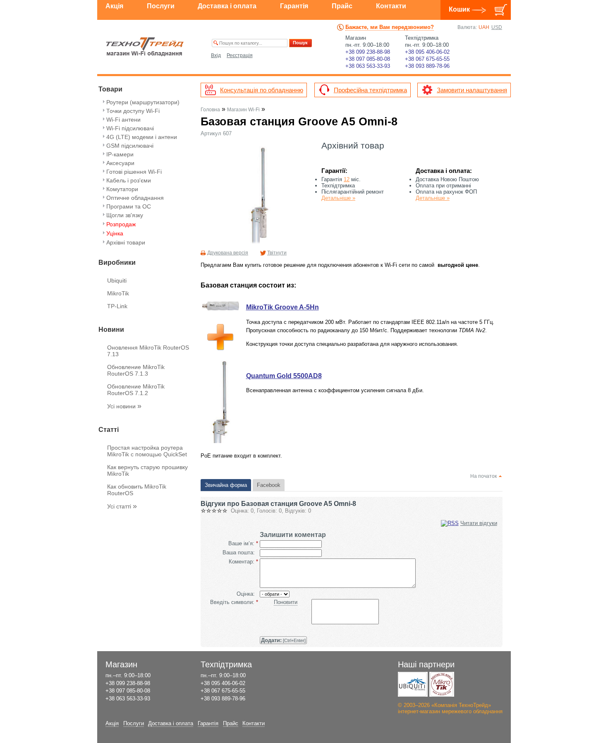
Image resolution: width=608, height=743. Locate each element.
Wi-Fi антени (123, 119)
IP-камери (120, 154)
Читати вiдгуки (478, 523)
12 (346, 179)
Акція (114, 6)
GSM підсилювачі (129, 145)
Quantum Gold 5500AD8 (284, 375)
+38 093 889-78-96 (427, 66)
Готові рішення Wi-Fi (134, 171)
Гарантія (294, 6)
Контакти (391, 6)
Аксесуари (120, 163)
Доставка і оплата (227, 6)
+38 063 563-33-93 (367, 66)
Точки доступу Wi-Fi (133, 111)
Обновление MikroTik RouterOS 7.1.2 (136, 389)
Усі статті (122, 506)
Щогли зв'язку (124, 215)
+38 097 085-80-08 (367, 59)
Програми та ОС (128, 206)
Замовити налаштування (472, 89)
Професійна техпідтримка (370, 89)
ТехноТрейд (144, 47)
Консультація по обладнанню (261, 89)
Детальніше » (338, 198)
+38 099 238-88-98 (367, 52)
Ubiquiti (117, 280)
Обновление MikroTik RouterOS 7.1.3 (136, 370)
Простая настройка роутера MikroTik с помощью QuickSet (147, 451)
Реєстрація (240, 55)
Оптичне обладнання (135, 197)
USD (496, 27)
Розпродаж (121, 224)
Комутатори (122, 189)
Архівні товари (125, 242)
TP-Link (117, 306)
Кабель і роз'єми (128, 180)
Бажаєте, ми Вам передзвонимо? (389, 27)
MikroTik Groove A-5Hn (282, 307)
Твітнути (277, 253)
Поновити (285, 602)
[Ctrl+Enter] (283, 640)
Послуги (161, 6)
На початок (483, 476)
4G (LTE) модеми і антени (141, 137)
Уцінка (114, 233)
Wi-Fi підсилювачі (130, 128)
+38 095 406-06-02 (427, 52)
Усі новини (124, 406)
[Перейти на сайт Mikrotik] (441, 684)
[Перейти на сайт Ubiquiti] (413, 684)
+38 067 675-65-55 (427, 59)
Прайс (342, 6)
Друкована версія (227, 253)
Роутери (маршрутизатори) (143, 102)
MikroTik (118, 293)
